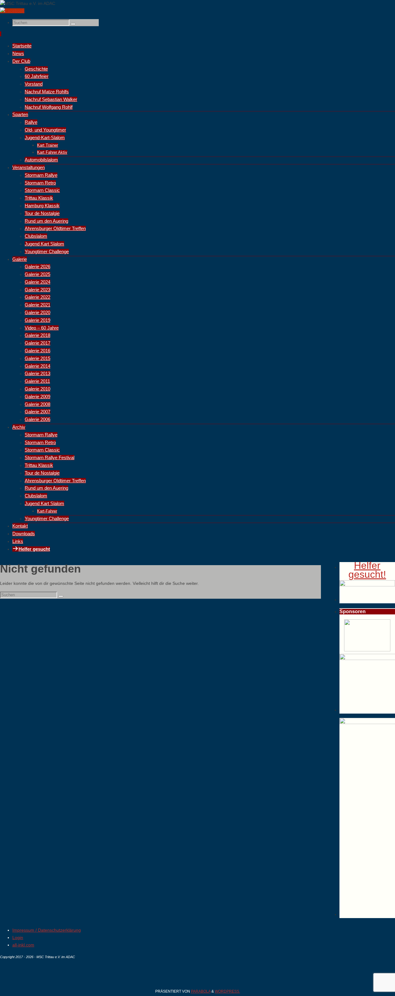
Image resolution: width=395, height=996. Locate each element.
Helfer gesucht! (367, 570)
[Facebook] (12, 10)
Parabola (200, 991)
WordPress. (227, 991)
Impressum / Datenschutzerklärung (46, 930)
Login (17, 937)
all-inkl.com (23, 944)
